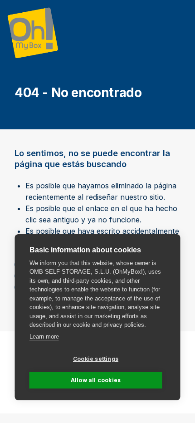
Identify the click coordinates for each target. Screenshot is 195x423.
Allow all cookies (96, 380)
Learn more (44, 336)
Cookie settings (95, 358)
